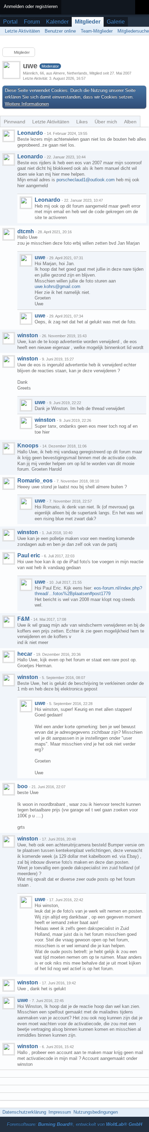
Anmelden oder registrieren (31, 6)
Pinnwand (14, 121)
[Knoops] (8, 448)
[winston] (8, 338)
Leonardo (30, 133)
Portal (10, 22)
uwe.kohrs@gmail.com (57, 286)
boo (22, 786)
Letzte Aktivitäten (50, 121)
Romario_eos (35, 481)
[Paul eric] (8, 558)
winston (27, 335)
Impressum (60, 1112)
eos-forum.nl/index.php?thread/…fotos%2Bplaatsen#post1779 (88, 591)
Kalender (57, 22)
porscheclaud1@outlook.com (85, 179)
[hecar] (8, 657)
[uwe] (26, 260)
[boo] (8, 789)
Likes (82, 121)
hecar (24, 654)
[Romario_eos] (8, 483)
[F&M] (8, 622)
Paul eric (28, 555)
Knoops (27, 446)
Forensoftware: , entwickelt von (74, 1124)
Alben (130, 121)
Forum (32, 22)
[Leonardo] (8, 136)
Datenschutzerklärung (24, 1112)
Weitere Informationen (27, 103)
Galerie (116, 22)
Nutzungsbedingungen (95, 1112)
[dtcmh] (8, 234)
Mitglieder (87, 22)
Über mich (106, 121)
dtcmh (25, 231)
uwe (40, 257)
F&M (23, 619)
